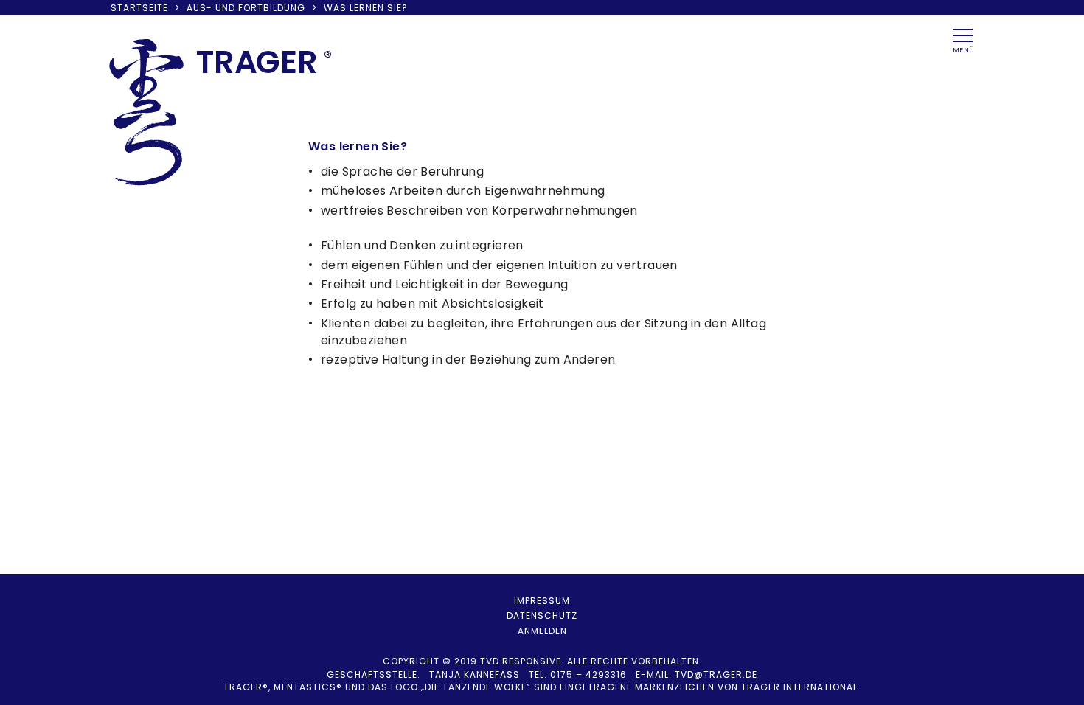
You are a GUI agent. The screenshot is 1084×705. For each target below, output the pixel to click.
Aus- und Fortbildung (246, 7)
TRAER (257, 62)
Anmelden (542, 631)
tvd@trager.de (716, 674)
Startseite (139, 7)
